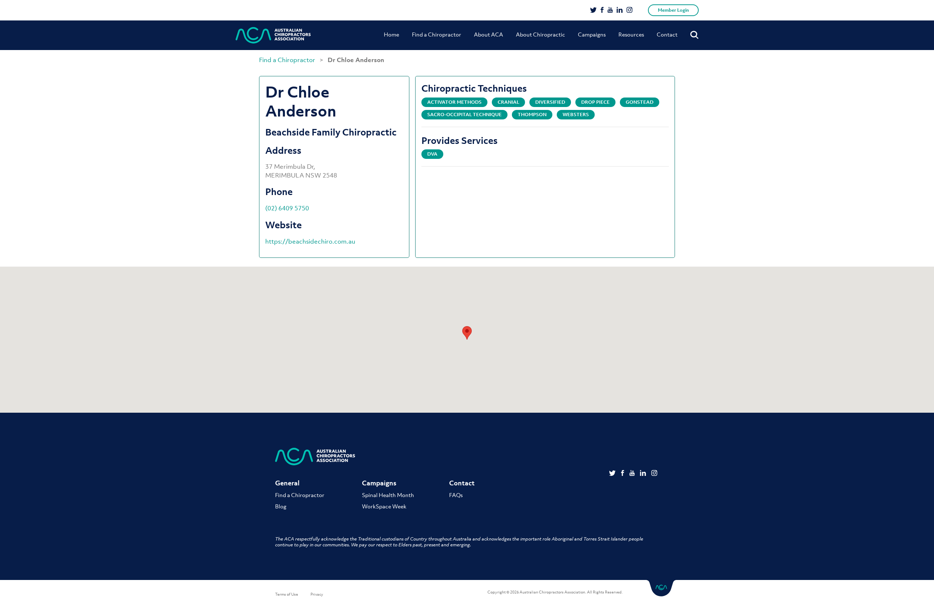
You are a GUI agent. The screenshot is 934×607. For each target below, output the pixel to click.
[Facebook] (602, 11)
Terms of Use (286, 594)
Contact (667, 34)
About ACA (488, 34)
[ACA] (273, 35)
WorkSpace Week (384, 506)
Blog (280, 506)
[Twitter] (593, 11)
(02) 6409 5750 (287, 208)
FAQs (456, 495)
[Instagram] (629, 11)
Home (391, 34)
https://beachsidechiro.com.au (310, 241)
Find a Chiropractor (436, 34)
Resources (631, 34)
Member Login (673, 10)
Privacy (316, 594)
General (287, 483)
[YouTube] (610, 11)
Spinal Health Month (388, 495)
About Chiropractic (540, 34)
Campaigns (592, 34)
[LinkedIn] (620, 11)
